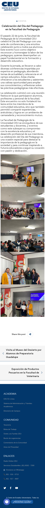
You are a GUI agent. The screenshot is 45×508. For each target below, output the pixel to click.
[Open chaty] (6, 502)
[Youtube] (17, 488)
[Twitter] (5, 488)
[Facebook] (10, 488)
